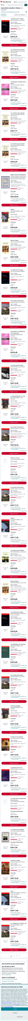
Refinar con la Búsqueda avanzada (10, 12)
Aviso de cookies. (16, 1004)
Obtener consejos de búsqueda (9, 979)
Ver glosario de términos (8, 981)
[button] (23, 42)
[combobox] (15, 5)
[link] (26, 12)
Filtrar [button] (4, 14)
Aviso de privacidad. (9, 1006)
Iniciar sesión (20, 2)
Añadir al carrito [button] (14, 45)
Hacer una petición (6, 974)
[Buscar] (26, 5)
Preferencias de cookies (6, 1002)
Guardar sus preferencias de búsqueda (11, 983)
